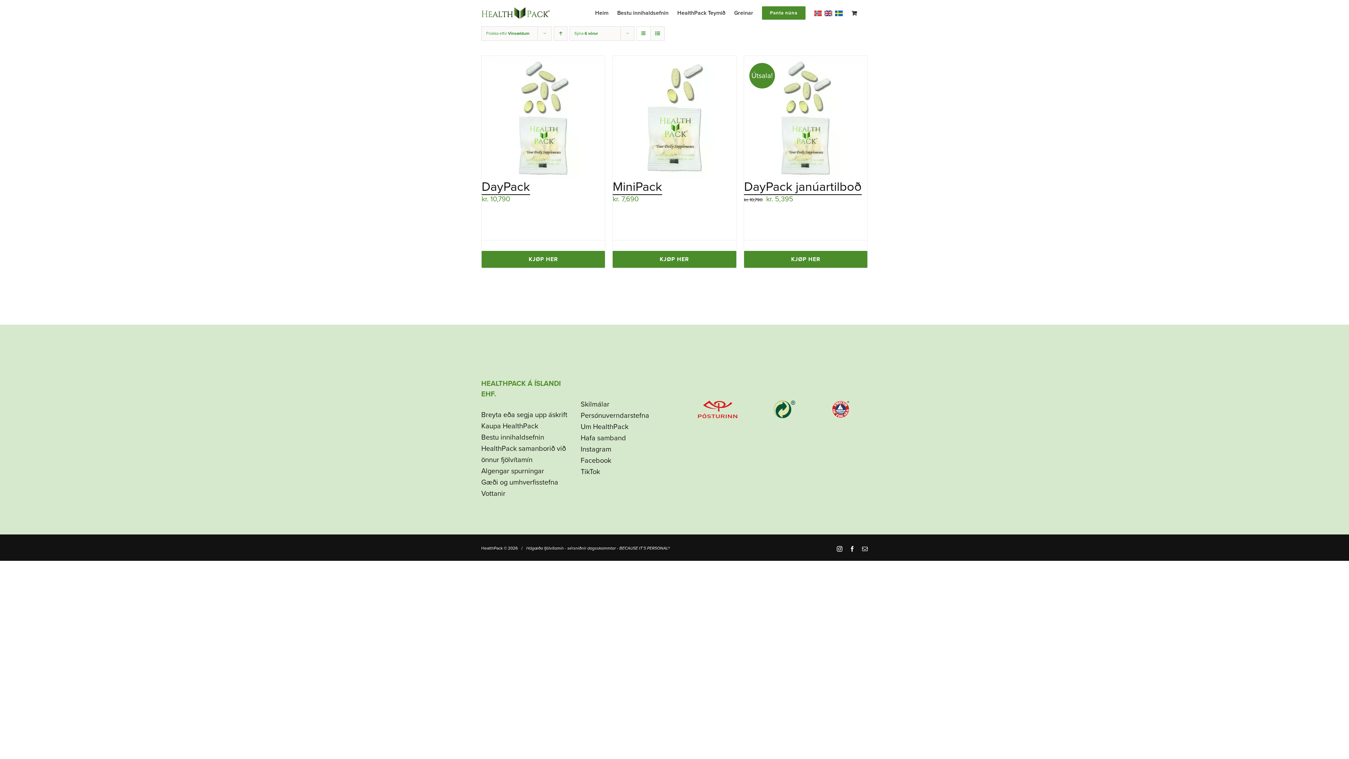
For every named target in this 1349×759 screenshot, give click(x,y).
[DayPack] (543, 117)
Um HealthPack (604, 427)
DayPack (506, 186)
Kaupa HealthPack (509, 426)
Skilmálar (595, 404)
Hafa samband (603, 438)
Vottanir (493, 493)
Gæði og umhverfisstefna (519, 482)
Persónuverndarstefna (615, 415)
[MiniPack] (674, 117)
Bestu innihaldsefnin (512, 437)
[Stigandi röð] (560, 33)
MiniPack (637, 186)
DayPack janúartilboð (803, 186)
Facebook (596, 460)
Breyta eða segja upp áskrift (524, 415)
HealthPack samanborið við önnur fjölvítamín (523, 454)
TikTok (590, 472)
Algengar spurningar (512, 471)
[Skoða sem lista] (657, 33)
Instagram (596, 449)
